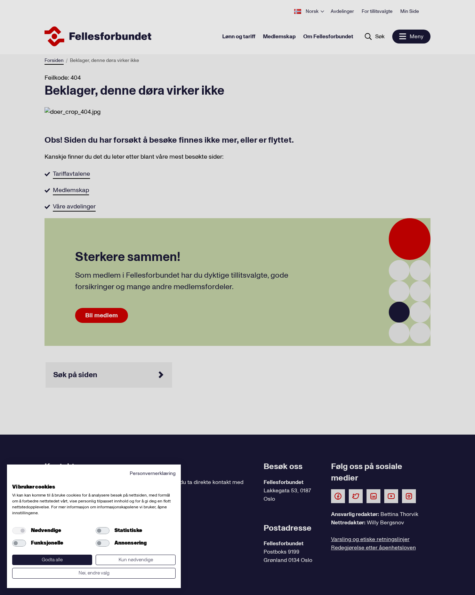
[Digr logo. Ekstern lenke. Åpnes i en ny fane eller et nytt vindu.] (17, 479)
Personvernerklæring (153, 473)
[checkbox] (19, 530)
